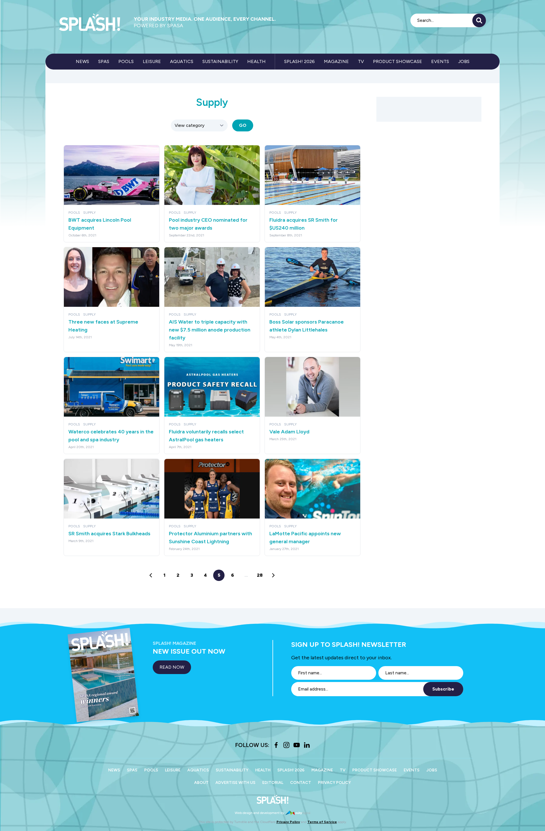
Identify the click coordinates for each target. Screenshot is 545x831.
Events (440, 61)
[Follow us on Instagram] (286, 745)
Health (256, 61)
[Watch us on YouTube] (296, 745)
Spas (103, 61)
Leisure (152, 61)
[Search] (479, 20)
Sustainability (220, 61)
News (82, 61)
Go (242, 125)
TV (361, 61)
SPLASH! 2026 (299, 61)
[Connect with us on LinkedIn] (306, 745)
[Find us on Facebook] (276, 745)
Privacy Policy (334, 782)
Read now (172, 667)
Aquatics (181, 61)
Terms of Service (322, 822)
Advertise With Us (235, 782)
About (201, 782)
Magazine (336, 61)
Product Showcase (397, 61)
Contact (300, 782)
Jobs (463, 61)
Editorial (272, 782)
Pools (126, 61)
